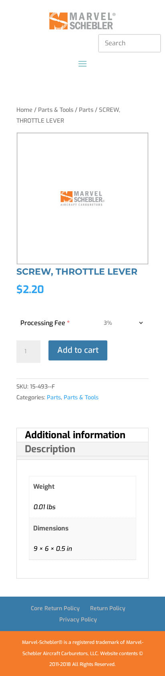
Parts (86, 110)
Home (24, 110)
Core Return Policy (55, 608)
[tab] (82, 435)
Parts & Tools (55, 110)
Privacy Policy (78, 619)
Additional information (75, 435)
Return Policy (107, 608)
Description (50, 449)
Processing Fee (45, 323)
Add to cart (78, 350)
